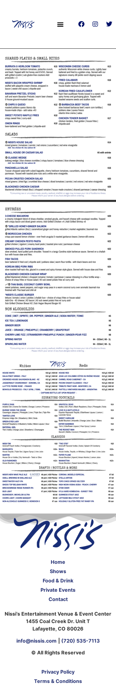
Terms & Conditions (58, 681)
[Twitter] (109, 24)
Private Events (58, 590)
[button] (60, 24)
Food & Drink (58, 580)
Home (58, 562)
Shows (58, 571)
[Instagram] (95, 24)
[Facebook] (81, 24)
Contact (58, 599)
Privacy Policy (58, 672)
